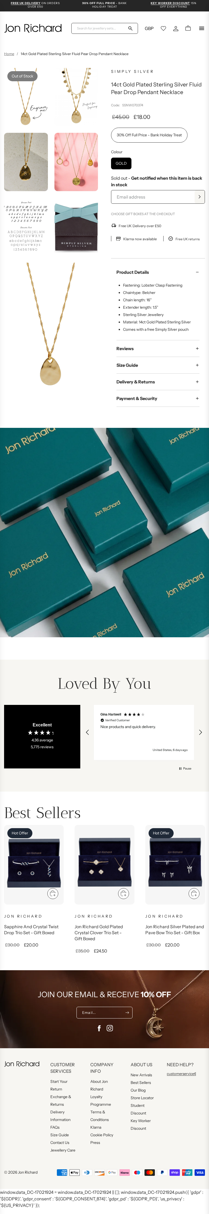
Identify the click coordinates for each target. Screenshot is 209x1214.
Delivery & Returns (135, 381)
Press (95, 1142)
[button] (87, 732)
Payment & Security (136, 398)
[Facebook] (99, 1028)
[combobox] (101, 28)
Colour (116, 151)
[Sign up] (127, 1012)
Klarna (95, 1127)
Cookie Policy (101, 1134)
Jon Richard (28, 1172)
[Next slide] (196, 870)
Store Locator (142, 1097)
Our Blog (138, 1090)
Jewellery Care (62, 1150)
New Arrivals (141, 1074)
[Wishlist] (163, 28)
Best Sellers (141, 1082)
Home (9, 54)
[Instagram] (110, 1028)
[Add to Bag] (52, 893)
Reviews (125, 348)
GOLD (121, 163)
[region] (144, 732)
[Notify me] (200, 196)
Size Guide (127, 365)
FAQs (55, 1127)
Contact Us (59, 1142)
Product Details (132, 272)
